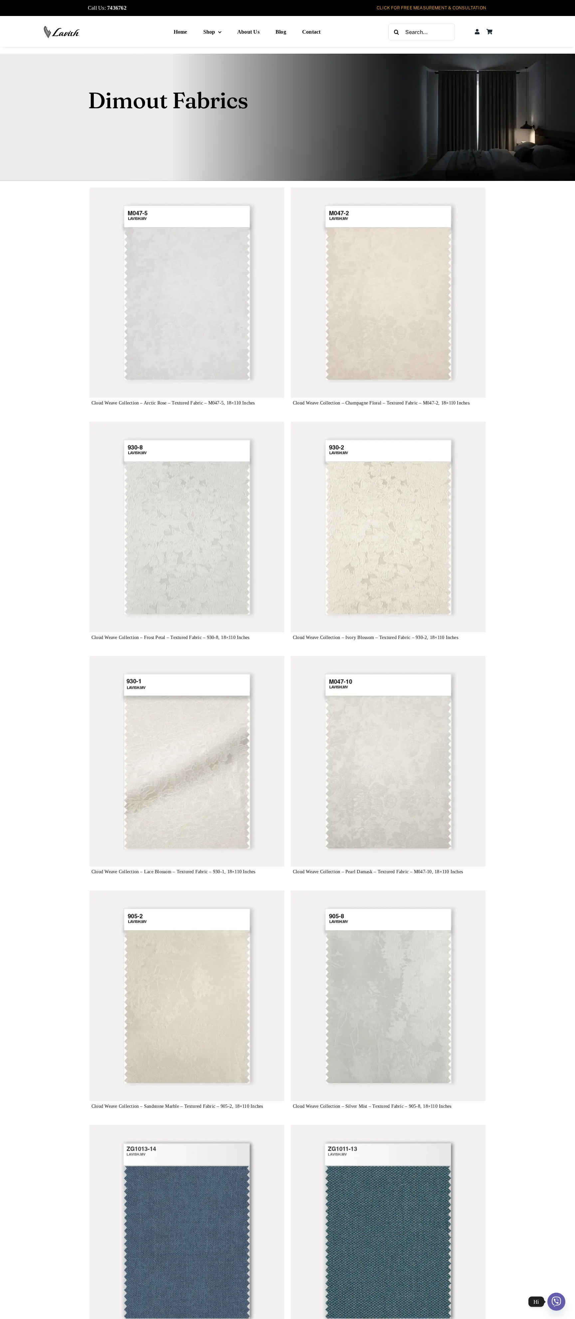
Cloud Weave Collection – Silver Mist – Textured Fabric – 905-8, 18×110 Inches (372, 1106)
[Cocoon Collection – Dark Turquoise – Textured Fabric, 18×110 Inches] (388, 1129)
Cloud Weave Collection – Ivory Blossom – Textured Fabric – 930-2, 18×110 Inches (375, 637)
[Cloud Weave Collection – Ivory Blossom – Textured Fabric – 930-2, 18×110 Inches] (388, 426)
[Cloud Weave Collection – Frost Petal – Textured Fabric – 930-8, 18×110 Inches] (187, 426)
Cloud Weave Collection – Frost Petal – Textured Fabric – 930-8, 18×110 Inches (170, 637)
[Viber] (556, 1302)
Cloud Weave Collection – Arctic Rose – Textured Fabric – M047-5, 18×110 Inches (173, 402)
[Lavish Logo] (62, 28)
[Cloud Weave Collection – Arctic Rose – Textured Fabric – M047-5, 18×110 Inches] (187, 192)
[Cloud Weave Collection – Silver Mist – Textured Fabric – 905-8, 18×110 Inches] (388, 895)
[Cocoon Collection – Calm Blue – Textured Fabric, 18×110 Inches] (187, 1129)
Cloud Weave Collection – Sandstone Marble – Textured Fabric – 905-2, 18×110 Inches (177, 1106)
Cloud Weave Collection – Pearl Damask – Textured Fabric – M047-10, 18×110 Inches (378, 871)
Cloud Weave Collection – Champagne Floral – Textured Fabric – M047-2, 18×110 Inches (381, 402)
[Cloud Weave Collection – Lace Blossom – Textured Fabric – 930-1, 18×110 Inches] (187, 660)
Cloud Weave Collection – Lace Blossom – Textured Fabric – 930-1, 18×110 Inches (174, 871)
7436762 (116, 8)
